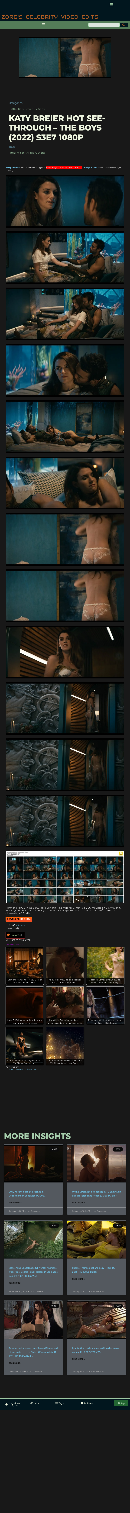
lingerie (14, 152)
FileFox (20, 925)
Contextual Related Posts (25, 1069)
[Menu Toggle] (43, 24)
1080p (13, 108)
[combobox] (104, 25)
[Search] (124, 25)
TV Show (40, 108)
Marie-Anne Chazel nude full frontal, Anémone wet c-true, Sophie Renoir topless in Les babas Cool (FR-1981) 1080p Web (33, 1271)
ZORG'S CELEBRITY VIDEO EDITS (50, 17)
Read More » (15, 1202)
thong (42, 152)
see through (28, 152)
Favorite (16, 935)
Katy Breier (25, 108)
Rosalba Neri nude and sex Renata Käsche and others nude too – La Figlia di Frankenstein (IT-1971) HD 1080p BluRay (33, 1352)
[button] (111, 4)
